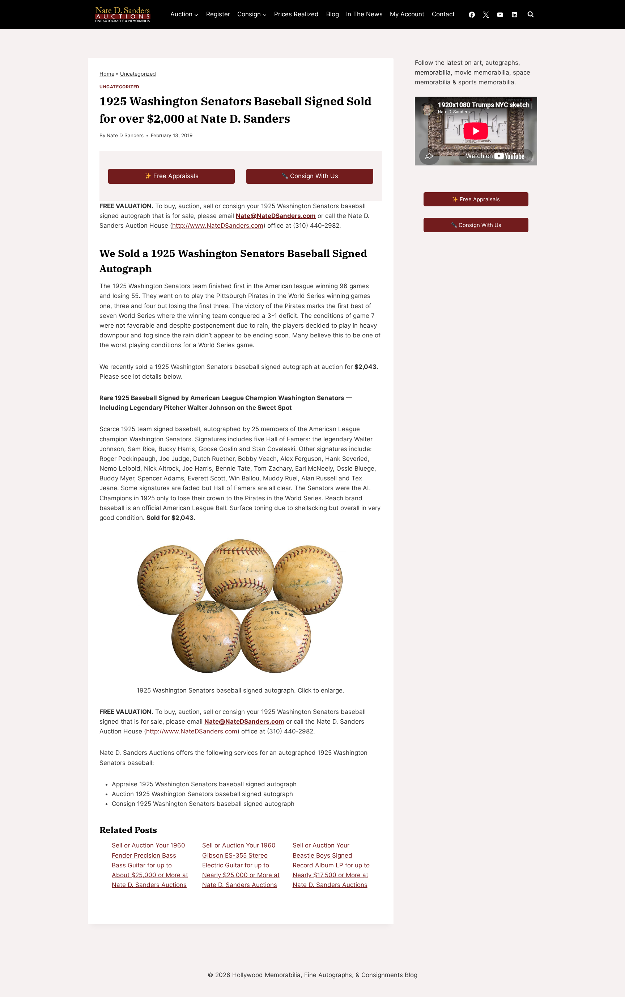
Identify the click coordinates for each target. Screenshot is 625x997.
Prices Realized (296, 14)
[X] (486, 14)
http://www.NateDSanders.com (217, 225)
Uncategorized (138, 74)
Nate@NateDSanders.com (276, 215)
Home (106, 74)
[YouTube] (500, 14)
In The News (364, 14)
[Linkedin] (514, 14)
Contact (443, 14)
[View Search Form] (530, 14)
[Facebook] (472, 14)
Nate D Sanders (125, 135)
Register (218, 14)
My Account (407, 14)
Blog (332, 14)
